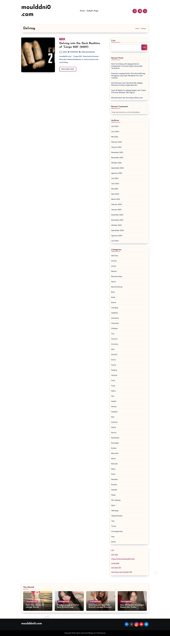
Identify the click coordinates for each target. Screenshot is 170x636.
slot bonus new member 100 (121, 572)
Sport (113, 505)
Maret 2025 (115, 199)
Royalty (114, 485)
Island (113, 427)
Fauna (113, 365)
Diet (112, 349)
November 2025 (117, 158)
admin (65, 52)
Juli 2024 (115, 241)
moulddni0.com (31, 623)
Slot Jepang (115, 500)
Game (113, 391)
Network (114, 464)
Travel (113, 526)
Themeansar (100, 633)
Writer (113, 542)
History (114, 406)
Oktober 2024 (116, 225)
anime (113, 266)
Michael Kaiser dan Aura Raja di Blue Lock (127, 98)
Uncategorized (117, 531)
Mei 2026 (114, 137)
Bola (113, 292)
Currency (114, 344)
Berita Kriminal (116, 287)
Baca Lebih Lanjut (67, 69)
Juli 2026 (115, 126)
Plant (113, 474)
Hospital (114, 412)
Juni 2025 (115, 184)
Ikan (112, 417)
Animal (113, 261)
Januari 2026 (116, 147)
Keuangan (115, 443)
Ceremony (115, 318)
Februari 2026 (116, 142)
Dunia (113, 360)
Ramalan (114, 479)
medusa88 (115, 563)
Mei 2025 (114, 189)
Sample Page (92, 11)
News (113, 469)
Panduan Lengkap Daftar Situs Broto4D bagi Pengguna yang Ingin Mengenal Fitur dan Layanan (128, 76)
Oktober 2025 (116, 163)
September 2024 (117, 230)
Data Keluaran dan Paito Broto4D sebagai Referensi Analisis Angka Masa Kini (127, 84)
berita (113, 282)
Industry (114, 422)
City (112, 334)
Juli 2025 (114, 178)
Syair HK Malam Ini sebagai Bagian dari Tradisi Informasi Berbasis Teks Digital (128, 91)
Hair (112, 396)
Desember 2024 (117, 215)
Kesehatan (115, 438)
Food (113, 386)
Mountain (114, 453)
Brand (113, 302)
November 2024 (117, 220)
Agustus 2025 (116, 173)
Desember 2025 (117, 152)
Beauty (114, 271)
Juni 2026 (115, 132)
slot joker (114, 555)
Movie (62, 39)
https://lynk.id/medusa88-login (123, 559)
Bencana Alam (116, 276)
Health (113, 401)
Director (114, 354)
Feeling (114, 370)
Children (114, 328)
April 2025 (115, 194)
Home (82, 11)
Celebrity (114, 313)
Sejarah (114, 490)
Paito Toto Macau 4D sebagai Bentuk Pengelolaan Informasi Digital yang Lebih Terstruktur (126, 66)
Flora (113, 380)
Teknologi (114, 511)
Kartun (113, 432)
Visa (112, 537)
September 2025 (117, 168)
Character (115, 323)
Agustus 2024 (116, 236)
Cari (113, 41)
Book (113, 297)
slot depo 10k (116, 568)
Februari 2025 (116, 204)
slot (112, 550)
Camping (114, 308)
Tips (112, 521)
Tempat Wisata (116, 516)
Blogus (91, 633)
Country (114, 339)
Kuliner (113, 448)
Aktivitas (114, 256)
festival (114, 375)
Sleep (113, 495)
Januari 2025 (116, 210)
